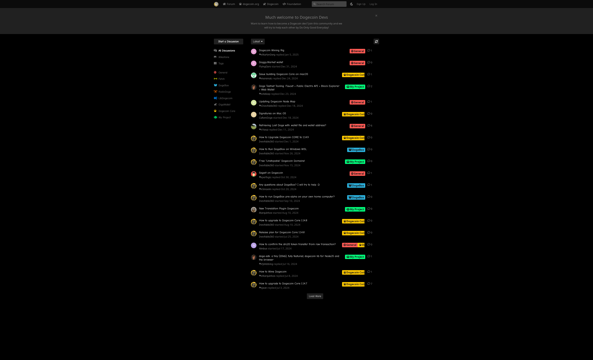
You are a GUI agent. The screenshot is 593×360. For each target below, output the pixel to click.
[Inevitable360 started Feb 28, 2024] (254, 284)
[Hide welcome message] (376, 15)
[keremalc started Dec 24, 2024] (254, 75)
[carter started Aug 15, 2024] (254, 87)
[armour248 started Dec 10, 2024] (254, 126)
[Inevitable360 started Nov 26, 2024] (254, 150)
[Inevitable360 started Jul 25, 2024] (254, 233)
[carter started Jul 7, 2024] (254, 257)
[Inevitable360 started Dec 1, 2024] (254, 138)
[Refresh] (376, 41)
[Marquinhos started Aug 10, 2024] (254, 209)
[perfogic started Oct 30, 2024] (254, 174)
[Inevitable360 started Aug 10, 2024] (254, 221)
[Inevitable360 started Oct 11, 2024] (254, 186)
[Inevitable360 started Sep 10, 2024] (254, 198)
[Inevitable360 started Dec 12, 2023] (254, 273)
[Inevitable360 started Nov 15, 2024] (254, 162)
